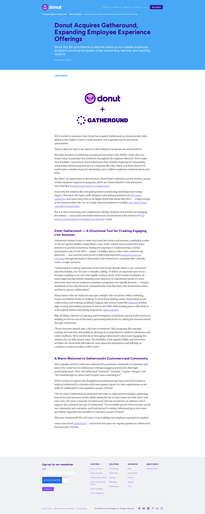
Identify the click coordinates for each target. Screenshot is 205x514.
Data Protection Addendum (64, 508)
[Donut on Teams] (144, 508)
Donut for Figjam (96, 488)
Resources (127, 7)
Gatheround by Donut (98, 477)
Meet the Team (151, 468)
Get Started (156, 7)
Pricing (137, 7)
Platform (106, 7)
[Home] (51, 7)
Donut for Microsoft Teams (97, 483)
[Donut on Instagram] (161, 508)
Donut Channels (96, 473)
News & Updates (75, 14)
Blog (129, 468)
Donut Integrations (97, 493)
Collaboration (114, 486)
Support (131, 482)
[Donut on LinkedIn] (157, 508)
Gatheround (80, 423)
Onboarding (113, 468)
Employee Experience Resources (54, 14)
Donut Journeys (96, 468)
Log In (145, 7)
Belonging (113, 482)
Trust (130, 486)
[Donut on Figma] (153, 508)
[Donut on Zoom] (148, 508)
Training (112, 477)
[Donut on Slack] (139, 508)
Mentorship (113, 473)
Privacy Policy (82, 508)
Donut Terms (47, 508)
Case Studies (132, 473)
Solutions (116, 7)
